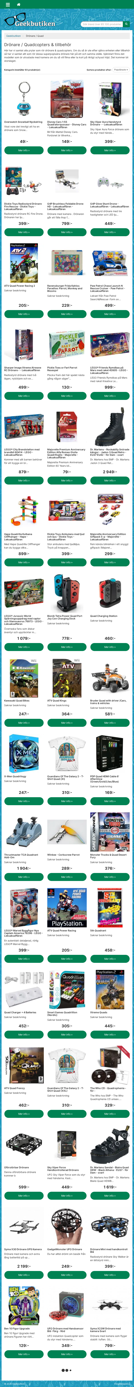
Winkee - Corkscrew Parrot (63, 854)
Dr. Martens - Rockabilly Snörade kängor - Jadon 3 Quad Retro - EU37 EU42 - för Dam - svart (109, 452)
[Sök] (126, 24)
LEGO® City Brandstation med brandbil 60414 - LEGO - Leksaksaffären (22, 452)
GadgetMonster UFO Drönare (64, 1249)
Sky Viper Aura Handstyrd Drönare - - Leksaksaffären (106, 123)
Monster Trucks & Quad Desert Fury (108, 856)
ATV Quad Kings (56, 700)
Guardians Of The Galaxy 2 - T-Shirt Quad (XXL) (65, 1089)
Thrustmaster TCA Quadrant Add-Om (21, 856)
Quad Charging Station (103, 615)
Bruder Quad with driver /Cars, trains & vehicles (108, 702)
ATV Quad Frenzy (14, 1088)
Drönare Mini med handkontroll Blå (109, 1250)
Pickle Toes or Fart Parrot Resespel (62, 369)
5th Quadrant (98, 930)
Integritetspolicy (122, 1383)
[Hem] (18, 4)
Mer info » (24, 150)
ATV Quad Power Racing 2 (19, 285)
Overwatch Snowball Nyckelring (23, 121)
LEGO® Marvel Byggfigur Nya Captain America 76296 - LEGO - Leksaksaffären (23, 933)
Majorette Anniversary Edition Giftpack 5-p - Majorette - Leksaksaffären (108, 537)
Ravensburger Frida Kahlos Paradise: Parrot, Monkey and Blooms (64, 288)
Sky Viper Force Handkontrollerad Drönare (63, 1168)
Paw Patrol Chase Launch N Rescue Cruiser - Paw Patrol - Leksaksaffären (107, 288)
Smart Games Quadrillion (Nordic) (62, 1013)
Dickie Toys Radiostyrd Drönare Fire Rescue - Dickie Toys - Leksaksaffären (23, 206)
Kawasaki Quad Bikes (16, 700)
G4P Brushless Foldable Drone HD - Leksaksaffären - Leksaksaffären (65, 206)
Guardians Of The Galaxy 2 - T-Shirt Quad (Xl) (65, 777)
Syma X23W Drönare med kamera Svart (105, 1330)
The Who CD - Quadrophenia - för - (108, 1089)
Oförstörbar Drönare (16, 1167)
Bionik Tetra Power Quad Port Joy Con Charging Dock (64, 617)
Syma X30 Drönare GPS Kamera (23, 1249)
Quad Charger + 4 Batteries (20, 1012)
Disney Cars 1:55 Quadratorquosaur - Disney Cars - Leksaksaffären (66, 124)
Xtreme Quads (98, 1012)
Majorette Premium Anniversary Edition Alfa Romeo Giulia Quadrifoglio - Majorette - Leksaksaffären (66, 453)
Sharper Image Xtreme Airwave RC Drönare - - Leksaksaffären (22, 369)
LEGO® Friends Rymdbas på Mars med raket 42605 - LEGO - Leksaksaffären (109, 370)
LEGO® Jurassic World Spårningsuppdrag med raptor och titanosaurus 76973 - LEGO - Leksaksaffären (23, 619)
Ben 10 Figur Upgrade (17, 1328)
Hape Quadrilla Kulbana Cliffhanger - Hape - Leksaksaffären (18, 537)
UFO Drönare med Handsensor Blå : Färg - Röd (65, 1330)
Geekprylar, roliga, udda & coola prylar (30, 20)
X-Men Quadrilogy (15, 776)
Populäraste (120, 69)
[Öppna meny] (8, 4)
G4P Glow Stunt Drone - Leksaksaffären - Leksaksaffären (109, 205)
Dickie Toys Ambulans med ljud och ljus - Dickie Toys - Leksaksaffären (65, 537)
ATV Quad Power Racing (61, 930)
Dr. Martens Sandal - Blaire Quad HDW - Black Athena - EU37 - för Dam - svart (109, 1170)
